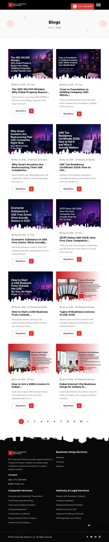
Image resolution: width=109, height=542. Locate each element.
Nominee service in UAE (66, 509)
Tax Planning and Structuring (20, 500)
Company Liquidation (65, 500)
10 (81, 421)
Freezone (60, 462)
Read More (21, 111)
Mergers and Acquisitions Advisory (70, 496)
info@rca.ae (19, 484)
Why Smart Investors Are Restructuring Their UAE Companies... (27, 167)
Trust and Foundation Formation (21, 505)
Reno (32, 379)
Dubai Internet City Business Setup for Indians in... (78, 386)
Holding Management (17, 509)
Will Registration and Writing (68, 518)
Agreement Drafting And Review (70, 514)
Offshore (60, 466)
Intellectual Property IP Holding (69, 505)
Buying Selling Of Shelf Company (22, 518)
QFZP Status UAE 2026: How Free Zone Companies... (78, 239)
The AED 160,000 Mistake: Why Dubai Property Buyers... (30, 91)
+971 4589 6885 (19, 479)
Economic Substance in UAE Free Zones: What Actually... (29, 241)
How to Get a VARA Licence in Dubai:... (30, 386)
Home (50, 27)
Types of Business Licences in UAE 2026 (77, 313)
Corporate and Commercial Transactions (25, 496)
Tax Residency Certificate (19, 514)
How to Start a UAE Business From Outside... (30, 313)
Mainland (60, 457)
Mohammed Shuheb (38, 160)
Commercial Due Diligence (19, 522)
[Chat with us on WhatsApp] (97, 525)
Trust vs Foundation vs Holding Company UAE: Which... (74, 92)
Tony (32, 84)
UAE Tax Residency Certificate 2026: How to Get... (75, 167)
